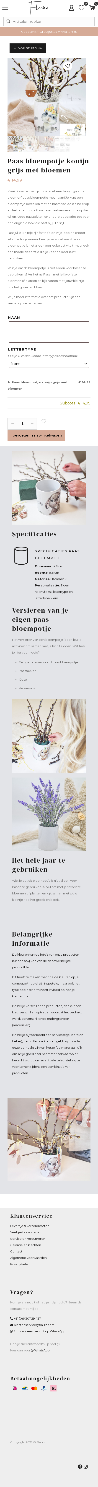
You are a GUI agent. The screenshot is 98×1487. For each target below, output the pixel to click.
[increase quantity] (32, 424)
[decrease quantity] (13, 424)
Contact (16, 1251)
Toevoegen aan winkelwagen (36, 435)
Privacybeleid (20, 1264)
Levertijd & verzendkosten (29, 1226)
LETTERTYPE (22, 349)
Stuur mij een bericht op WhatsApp (39, 1331)
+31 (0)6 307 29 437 (27, 1318)
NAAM (14, 317)
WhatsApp (42, 1350)
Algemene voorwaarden (28, 1258)
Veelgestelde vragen (25, 1232)
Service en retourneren (27, 1238)
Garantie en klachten (25, 1245)
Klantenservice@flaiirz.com (34, 1325)
